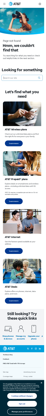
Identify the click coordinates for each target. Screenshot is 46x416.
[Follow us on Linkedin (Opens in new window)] (39, 348)
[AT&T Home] (15, 4)
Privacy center (28, 376)
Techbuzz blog (8, 355)
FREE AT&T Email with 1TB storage (14, 363)
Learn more (14, 143)
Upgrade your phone (34, 337)
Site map (5, 372)
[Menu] (4, 4)
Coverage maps (8, 376)
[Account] (40, 4)
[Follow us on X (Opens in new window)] (27, 348)
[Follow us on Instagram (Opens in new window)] (35, 348)
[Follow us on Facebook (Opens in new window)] (31, 348)
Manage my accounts (21, 337)
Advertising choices (30, 372)
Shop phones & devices (8, 337)
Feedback (6, 359)
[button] (39, 77)
